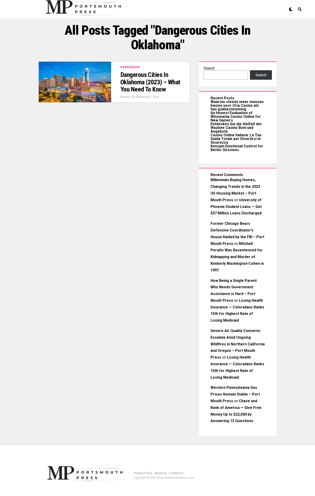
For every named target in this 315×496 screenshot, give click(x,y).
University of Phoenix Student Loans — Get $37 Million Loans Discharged (236, 207)
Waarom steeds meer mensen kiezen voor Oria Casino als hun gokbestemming (237, 105)
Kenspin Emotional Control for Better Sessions (237, 148)
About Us (161, 473)
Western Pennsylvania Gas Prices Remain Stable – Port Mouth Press (235, 394)
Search (209, 68)
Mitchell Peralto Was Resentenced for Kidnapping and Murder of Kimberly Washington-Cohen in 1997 (237, 256)
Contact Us (176, 473)
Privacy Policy (143, 473)
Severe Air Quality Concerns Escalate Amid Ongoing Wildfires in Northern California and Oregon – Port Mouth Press (238, 344)
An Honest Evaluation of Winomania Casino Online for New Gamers (236, 116)
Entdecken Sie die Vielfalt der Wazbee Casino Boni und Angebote (236, 128)
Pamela (125, 97)
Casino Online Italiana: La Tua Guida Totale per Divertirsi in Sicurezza (236, 139)
